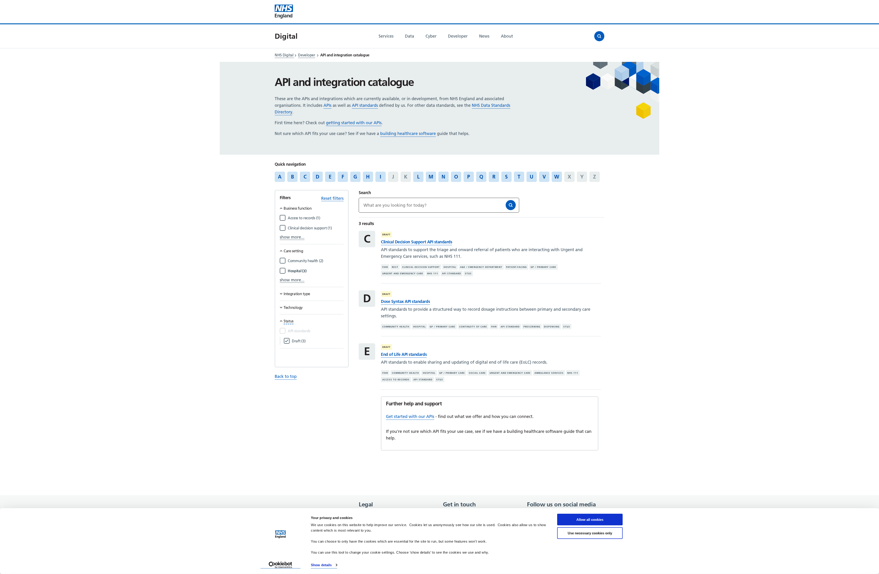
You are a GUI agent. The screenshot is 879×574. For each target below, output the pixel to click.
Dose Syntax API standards (405, 301)
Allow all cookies (589, 520)
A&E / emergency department (481, 267)
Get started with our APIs (410, 416)
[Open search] (599, 36)
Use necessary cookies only (590, 533)
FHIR (385, 267)
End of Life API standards (404, 354)
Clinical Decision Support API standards (416, 241)
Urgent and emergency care (402, 273)
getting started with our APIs (354, 122)
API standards (365, 105)
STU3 (468, 273)
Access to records (396, 379)
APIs (327, 105)
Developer (306, 55)
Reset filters (332, 198)
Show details (321, 565)
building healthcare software (408, 133)
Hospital (450, 267)
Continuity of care (473, 326)
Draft (386, 234)
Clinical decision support (421, 267)
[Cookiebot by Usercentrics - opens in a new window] (280, 565)
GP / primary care (543, 267)
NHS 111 (432, 273)
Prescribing (532, 326)
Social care (477, 372)
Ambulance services (549, 372)
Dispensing (551, 326)
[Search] (511, 205)
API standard (451, 273)
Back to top (286, 376)
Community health (395, 326)
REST (395, 267)
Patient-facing (516, 267)
